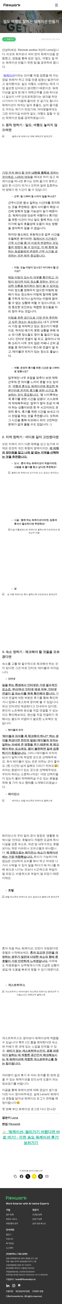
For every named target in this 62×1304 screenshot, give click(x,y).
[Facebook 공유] (21, 1176)
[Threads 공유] (40, 1176)
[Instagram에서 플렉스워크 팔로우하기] (13, 1285)
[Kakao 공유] (34, 1176)
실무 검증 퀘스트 (39, 1223)
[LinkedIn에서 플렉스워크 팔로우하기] (7, 1285)
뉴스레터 (9, 1248)
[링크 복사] (15, 1176)
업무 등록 (10, 1214)
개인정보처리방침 (22, 1291)
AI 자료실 (10, 1243)
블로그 (8, 1234)
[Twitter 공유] (28, 1176)
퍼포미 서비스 (11, 1219)
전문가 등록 (37, 1219)
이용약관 (9, 1291)
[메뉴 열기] (56, 5)
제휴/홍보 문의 (12, 1223)
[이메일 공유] (47, 1176)
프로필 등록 (37, 1214)
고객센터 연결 (37, 1291)
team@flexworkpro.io (25, 1279)
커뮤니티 (9, 1239)
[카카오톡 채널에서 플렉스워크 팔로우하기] (19, 1285)
